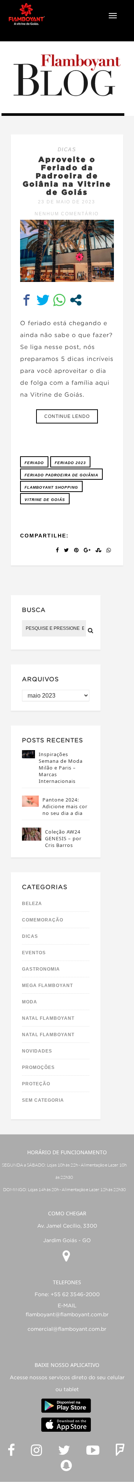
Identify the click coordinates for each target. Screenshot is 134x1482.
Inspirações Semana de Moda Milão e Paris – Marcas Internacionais (61, 767)
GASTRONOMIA (41, 969)
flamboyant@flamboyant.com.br (67, 1315)
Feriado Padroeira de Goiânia (61, 475)
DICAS (67, 149)
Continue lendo (67, 416)
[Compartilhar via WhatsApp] (59, 300)
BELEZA (32, 903)
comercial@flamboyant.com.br (67, 1329)
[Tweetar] (43, 300)
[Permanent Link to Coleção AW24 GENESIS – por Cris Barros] (31, 838)
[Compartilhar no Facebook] (26, 300)
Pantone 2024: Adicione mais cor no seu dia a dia (64, 806)
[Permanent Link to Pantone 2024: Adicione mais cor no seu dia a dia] (30, 805)
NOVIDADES (37, 1051)
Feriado (34, 463)
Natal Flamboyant (48, 1018)
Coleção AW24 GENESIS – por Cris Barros (63, 838)
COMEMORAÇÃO (42, 920)
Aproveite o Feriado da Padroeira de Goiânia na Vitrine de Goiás (67, 175)
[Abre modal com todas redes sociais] (75, 300)
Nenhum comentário (67, 213)
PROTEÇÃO (36, 1083)
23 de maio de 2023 (66, 201)
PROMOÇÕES (38, 1067)
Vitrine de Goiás (45, 500)
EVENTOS (34, 952)
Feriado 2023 (70, 463)
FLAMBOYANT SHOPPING (51, 487)
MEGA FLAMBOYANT (47, 985)
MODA (29, 1002)
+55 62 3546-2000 (75, 1294)
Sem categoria (43, 1100)
